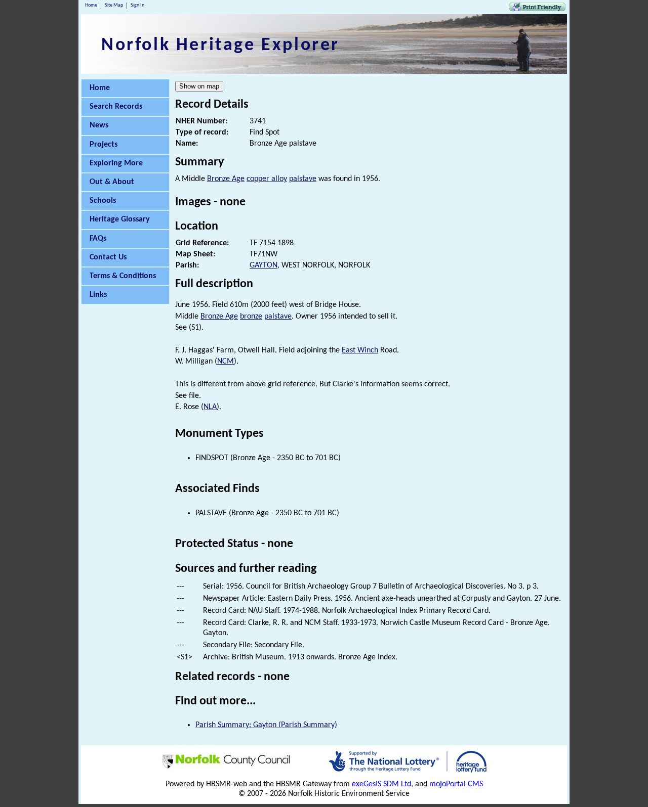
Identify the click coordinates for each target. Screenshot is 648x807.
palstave (302, 179)
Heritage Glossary (120, 219)
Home (91, 5)
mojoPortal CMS (456, 784)
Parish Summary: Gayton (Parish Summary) (266, 725)
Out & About (112, 182)
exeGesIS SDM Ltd (381, 784)
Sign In (137, 5)
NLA (210, 407)
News (99, 125)
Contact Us (108, 257)
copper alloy (267, 179)
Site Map (114, 5)
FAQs (98, 239)
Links (98, 295)
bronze (251, 316)
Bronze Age (226, 179)
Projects (103, 145)
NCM (225, 361)
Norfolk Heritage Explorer (220, 45)
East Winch (360, 350)
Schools (103, 201)
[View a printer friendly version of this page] (537, 9)
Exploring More (116, 163)
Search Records (116, 107)
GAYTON (263, 265)
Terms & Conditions (123, 276)
